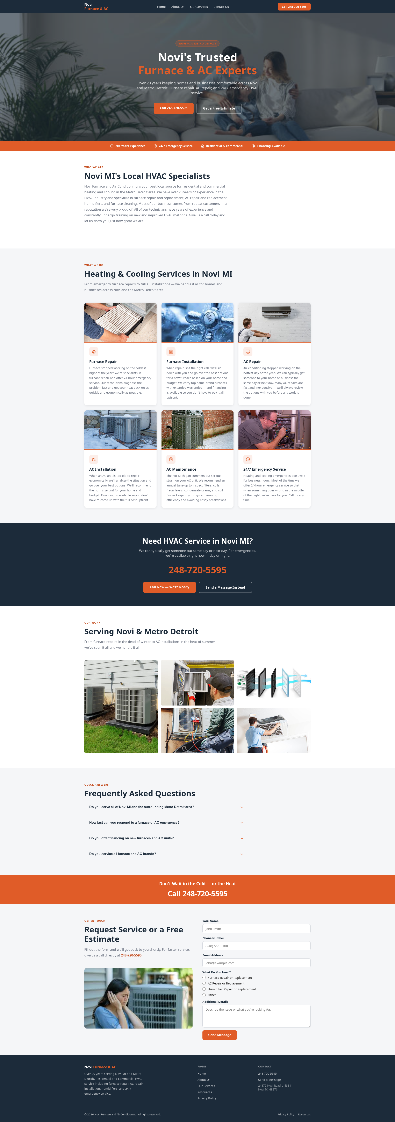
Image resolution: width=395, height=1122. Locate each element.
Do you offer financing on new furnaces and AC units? (131, 838)
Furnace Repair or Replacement (230, 977)
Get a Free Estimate (219, 108)
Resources (205, 1092)
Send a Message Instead (225, 587)
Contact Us (221, 7)
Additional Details (215, 1002)
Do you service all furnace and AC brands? (122, 854)
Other (212, 995)
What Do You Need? (216, 972)
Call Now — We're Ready (169, 587)
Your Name (210, 921)
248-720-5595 (197, 569)
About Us (177, 7)
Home (161, 7)
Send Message (219, 1035)
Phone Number (213, 938)
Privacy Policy (207, 1098)
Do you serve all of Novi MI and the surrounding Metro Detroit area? (141, 807)
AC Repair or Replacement (226, 983)
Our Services (199, 7)
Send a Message (269, 1080)
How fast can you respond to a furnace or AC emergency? (134, 822)
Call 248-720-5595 (294, 7)
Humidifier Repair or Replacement (232, 989)
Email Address (212, 955)
